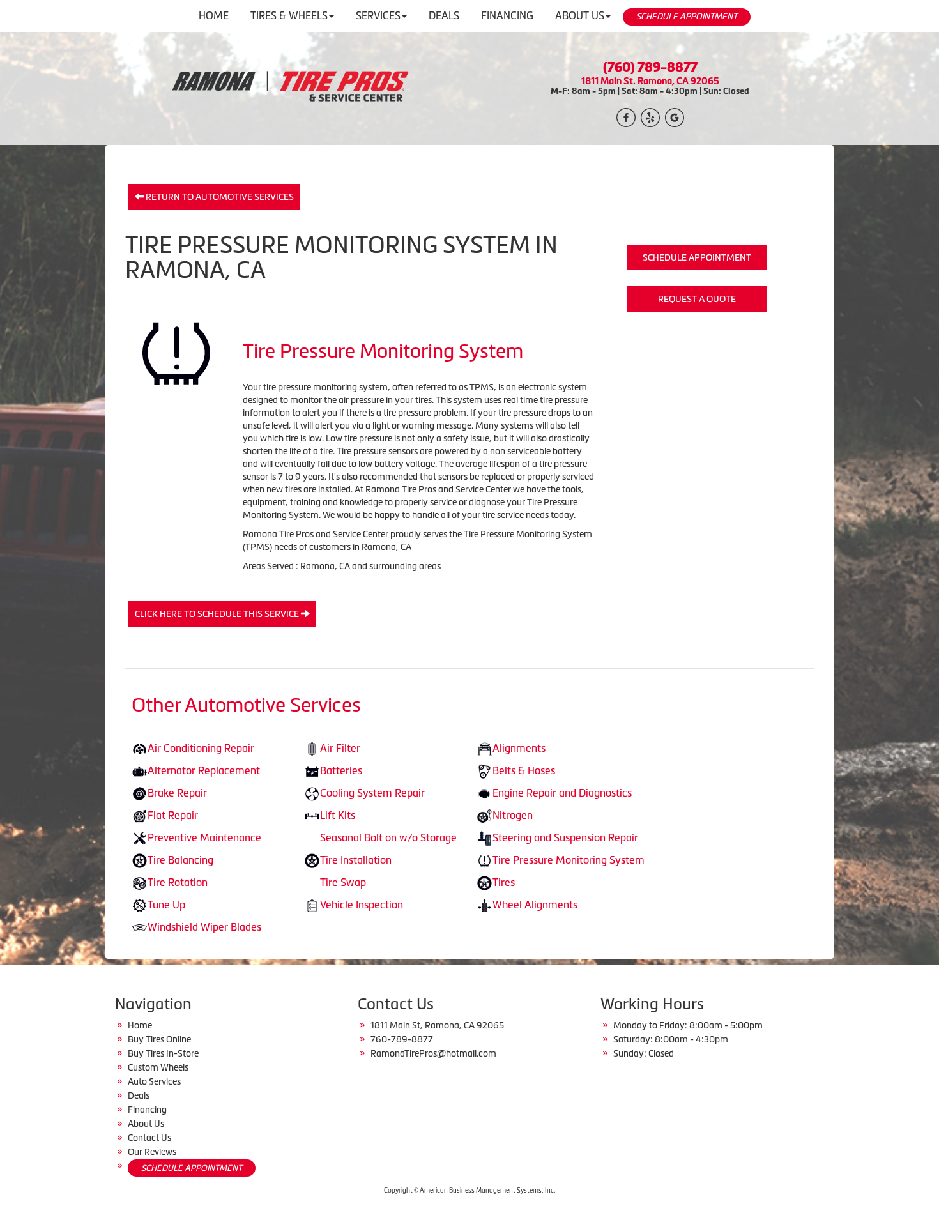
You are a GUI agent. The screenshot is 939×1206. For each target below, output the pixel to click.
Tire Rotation (178, 882)
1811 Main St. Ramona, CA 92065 (650, 80)
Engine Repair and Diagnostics (562, 792)
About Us (146, 1123)
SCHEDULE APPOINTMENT (686, 16)
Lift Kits (337, 815)
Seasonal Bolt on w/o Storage (388, 837)
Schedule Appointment (697, 257)
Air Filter (340, 748)
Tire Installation (356, 860)
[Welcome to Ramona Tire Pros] (289, 86)
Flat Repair (173, 815)
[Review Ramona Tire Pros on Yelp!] (650, 116)
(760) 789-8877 (650, 67)
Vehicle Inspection (361, 904)
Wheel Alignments (534, 904)
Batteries (341, 770)
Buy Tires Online (159, 1039)
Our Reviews (152, 1152)
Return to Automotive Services (219, 197)
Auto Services (154, 1081)
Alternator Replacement (204, 770)
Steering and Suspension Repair (565, 837)
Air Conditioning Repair (201, 748)
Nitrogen (512, 815)
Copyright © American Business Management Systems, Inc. (469, 1190)
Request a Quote (697, 299)
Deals (138, 1095)
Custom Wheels (158, 1067)
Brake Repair (177, 792)
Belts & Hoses (523, 770)
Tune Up (166, 904)
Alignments (519, 748)
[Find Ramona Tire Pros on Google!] (674, 116)
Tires (503, 882)
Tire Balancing (180, 860)
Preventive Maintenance (204, 837)
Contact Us (149, 1138)
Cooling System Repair (372, 792)
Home (140, 1025)
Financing (147, 1109)
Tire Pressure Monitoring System (568, 860)
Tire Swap (343, 882)
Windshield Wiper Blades (204, 927)
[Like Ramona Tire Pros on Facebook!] (626, 116)
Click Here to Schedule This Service (218, 614)
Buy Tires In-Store (163, 1053)
